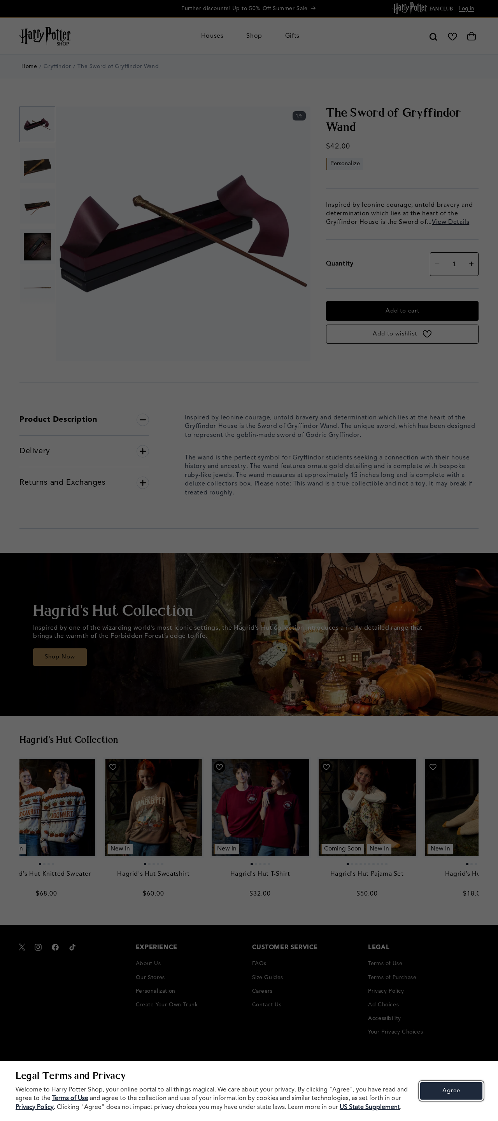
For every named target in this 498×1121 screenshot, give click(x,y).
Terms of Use (70, 1098)
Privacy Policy (35, 1107)
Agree (451, 1091)
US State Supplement (370, 1107)
